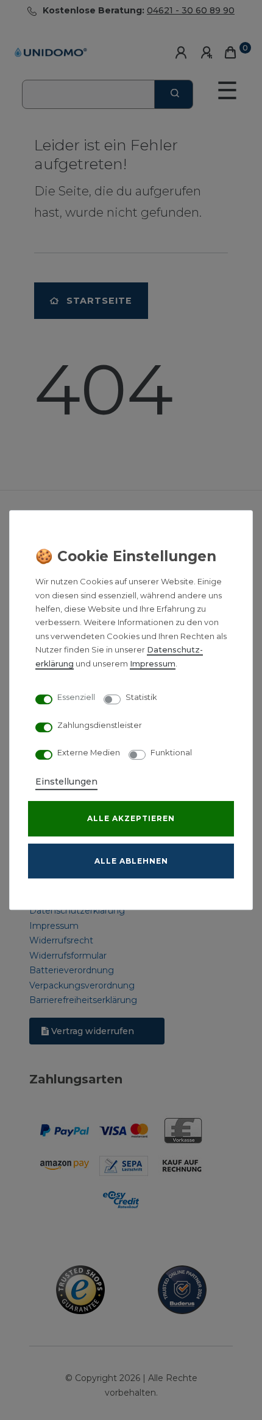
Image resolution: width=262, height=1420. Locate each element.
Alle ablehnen (131, 861)
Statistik (141, 697)
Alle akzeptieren (131, 818)
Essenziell (76, 697)
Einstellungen (66, 781)
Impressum (152, 663)
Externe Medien (88, 753)
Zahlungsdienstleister (99, 725)
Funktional (171, 753)
